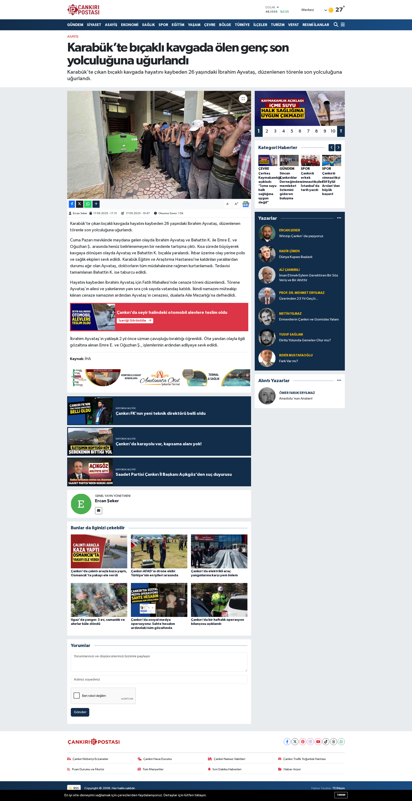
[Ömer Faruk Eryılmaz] (267, 396)
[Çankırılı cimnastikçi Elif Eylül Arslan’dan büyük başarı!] (331, 160)
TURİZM (278, 25)
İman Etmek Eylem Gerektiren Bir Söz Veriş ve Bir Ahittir (308, 278)
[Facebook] (287, 741)
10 (333, 131)
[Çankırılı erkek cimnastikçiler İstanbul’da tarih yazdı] (310, 160)
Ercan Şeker (80, 213)
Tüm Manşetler (153, 769)
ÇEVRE (209, 25)
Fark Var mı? (288, 361)
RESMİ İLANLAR (316, 25)
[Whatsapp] (341, 741)
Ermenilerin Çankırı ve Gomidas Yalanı (309, 319)
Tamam (341, 795)
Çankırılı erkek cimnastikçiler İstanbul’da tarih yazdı (312, 182)
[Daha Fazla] (96, 204)
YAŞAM (194, 25)
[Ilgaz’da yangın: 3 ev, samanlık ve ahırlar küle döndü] (99, 600)
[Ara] (336, 24)
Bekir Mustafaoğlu (296, 355)
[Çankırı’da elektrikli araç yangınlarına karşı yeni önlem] (219, 551)
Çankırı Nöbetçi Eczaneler (90, 759)
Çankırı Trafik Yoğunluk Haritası (304, 759)
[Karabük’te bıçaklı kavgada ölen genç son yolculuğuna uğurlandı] (159, 145)
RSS (76, 788)
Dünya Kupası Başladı (295, 257)
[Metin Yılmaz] (267, 316)
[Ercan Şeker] (81, 504)
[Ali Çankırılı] (267, 275)
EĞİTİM (178, 25)
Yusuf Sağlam (291, 334)
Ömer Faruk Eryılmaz (297, 393)
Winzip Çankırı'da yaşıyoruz (301, 236)
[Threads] (333, 741)
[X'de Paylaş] (79, 204)
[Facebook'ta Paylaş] (72, 204)
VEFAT (293, 25)
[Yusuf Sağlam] (267, 337)
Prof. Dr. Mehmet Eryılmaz (302, 292)
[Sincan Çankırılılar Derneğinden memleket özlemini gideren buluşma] (289, 160)
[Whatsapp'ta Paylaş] (88, 204)
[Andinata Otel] (160, 377)
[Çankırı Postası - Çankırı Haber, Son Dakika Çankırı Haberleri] (83, 9)
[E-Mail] (98, 510)
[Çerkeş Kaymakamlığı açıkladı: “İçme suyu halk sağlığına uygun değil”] (267, 160)
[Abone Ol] (245, 204)
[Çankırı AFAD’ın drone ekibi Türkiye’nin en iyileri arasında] (159, 551)
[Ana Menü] (342, 24)
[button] (332, 147)
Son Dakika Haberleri (226, 769)
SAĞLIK (148, 25)
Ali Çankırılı (289, 270)
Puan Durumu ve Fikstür (88, 769)
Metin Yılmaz (290, 313)
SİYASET (94, 25)
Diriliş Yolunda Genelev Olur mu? (305, 340)
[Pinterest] (302, 741)
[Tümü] (339, 218)
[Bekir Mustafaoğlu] (267, 358)
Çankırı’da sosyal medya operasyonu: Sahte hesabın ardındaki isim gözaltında (153, 624)
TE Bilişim (338, 788)
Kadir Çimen (289, 251)
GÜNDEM (75, 25)
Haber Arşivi (292, 769)
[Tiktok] (325, 741)
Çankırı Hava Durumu (157, 759)
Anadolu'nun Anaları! (295, 398)
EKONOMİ (129, 25)
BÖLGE (225, 25)
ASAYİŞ (111, 25)
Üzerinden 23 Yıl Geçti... (298, 299)
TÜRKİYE (242, 25)
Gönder (80, 712)
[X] (294, 741)
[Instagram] (310, 741)
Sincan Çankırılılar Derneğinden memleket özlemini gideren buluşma (290, 186)
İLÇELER (260, 25)
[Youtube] (318, 741)
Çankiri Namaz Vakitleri (229, 759)
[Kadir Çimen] (267, 254)
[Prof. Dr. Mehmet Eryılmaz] (267, 296)
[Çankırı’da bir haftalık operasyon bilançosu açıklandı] (219, 600)
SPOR (163, 25)
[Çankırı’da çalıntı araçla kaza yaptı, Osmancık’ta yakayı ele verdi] (99, 551)
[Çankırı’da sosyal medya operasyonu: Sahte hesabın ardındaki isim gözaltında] (159, 600)
